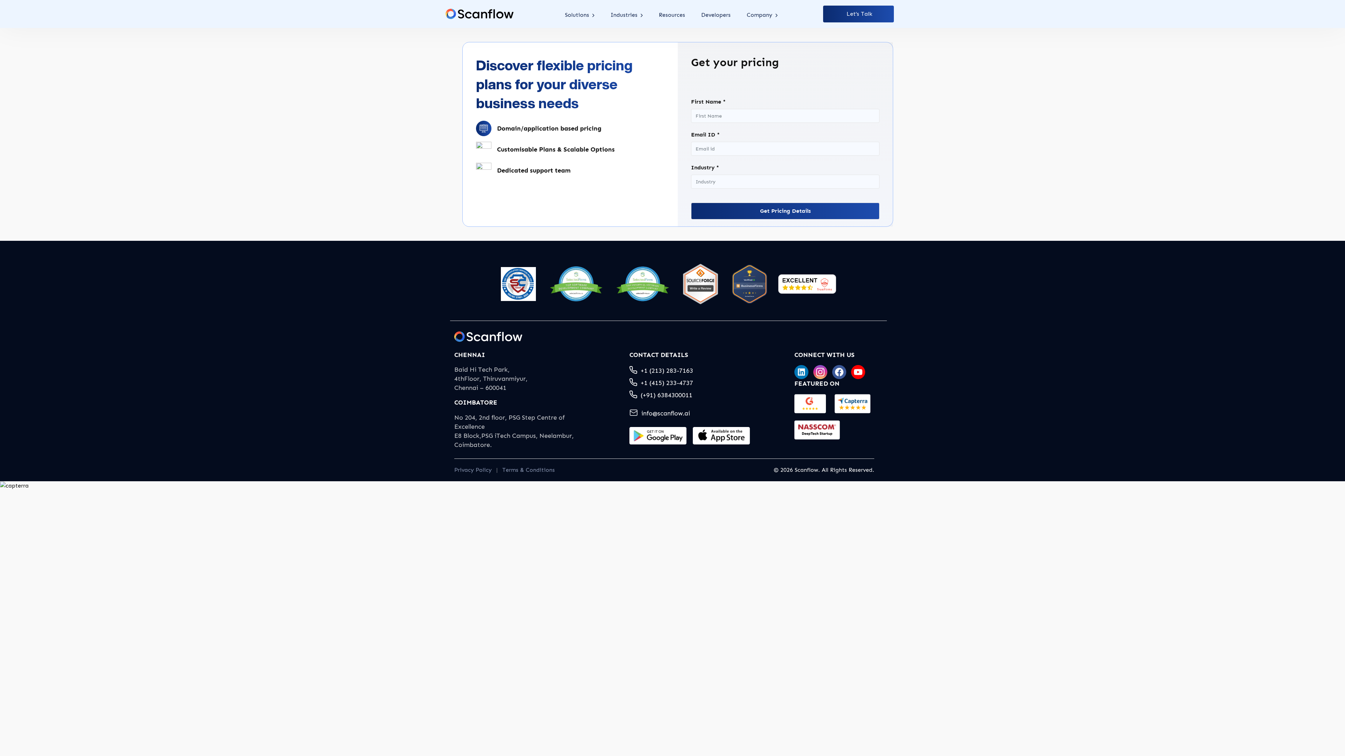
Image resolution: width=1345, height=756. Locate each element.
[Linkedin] (801, 372)
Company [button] (760, 15)
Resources (672, 15)
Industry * (705, 167)
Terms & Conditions (528, 470)
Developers (716, 15)
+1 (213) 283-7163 (667, 370)
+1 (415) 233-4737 (667, 383)
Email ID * (705, 134)
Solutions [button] (578, 15)
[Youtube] (858, 372)
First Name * (708, 101)
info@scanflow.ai (665, 413)
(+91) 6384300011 (666, 395)
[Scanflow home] (479, 14)
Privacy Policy (473, 470)
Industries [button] (625, 15)
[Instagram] (820, 372)
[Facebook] (839, 372)
